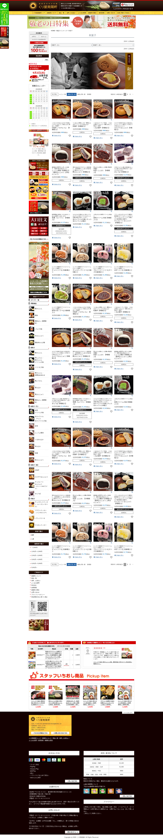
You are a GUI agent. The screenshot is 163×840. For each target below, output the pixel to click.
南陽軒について (36, 576)
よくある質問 (35, 583)
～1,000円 (34, 547)
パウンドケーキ (40, 518)
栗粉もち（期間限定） (40, 322)
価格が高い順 (81, 94)
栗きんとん (38, 308)
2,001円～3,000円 (36, 555)
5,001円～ (34, 567)
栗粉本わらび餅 (40, 342)
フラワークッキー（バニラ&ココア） (41, 511)
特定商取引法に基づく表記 (39, 597)
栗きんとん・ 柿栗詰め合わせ (40, 374)
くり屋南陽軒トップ (35, 738)
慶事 (32, 535)
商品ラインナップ (61, 30)
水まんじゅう (39, 336)
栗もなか (38, 387)
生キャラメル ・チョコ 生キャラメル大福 (40, 419)
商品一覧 (34, 578)
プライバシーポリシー (38, 594)
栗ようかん (38, 381)
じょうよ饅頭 (39, 433)
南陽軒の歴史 (35, 590)
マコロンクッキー (40, 525)
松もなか (38, 446)
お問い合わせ (35, 592)
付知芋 (37, 470)
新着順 (89, 94)
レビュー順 (62, 94)
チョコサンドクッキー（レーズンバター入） (41, 504)
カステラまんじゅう (41, 477)
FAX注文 (33, 585)
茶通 (36, 453)
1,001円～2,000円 (36, 551)
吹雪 (36, 426)
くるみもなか (39, 439)
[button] (132, 94)
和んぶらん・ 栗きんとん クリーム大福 (39, 360)
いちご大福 (38, 329)
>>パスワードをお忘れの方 (39, 39)
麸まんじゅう (39, 460)
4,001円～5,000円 (36, 563)
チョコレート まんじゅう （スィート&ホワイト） (41, 485)
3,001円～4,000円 (36, 559)
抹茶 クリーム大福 (39, 411)
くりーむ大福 (39, 367)
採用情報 (34, 587)
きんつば (38, 493)
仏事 (32, 539)
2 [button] (127, 94)
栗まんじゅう (39, 394)
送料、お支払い (36, 580)
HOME (53, 30)
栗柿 (36, 315)
